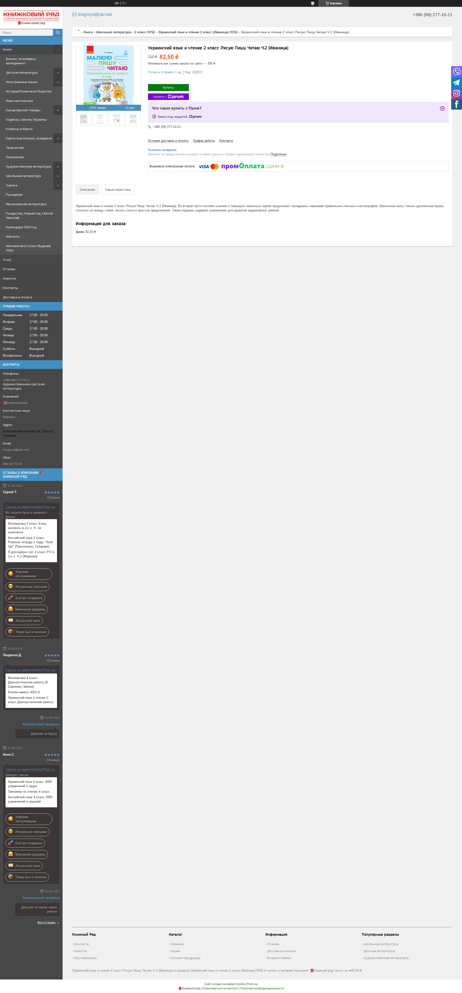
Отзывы (9, 269)
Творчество (15, 147)
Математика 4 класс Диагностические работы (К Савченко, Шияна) (28, 682)
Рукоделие (14, 194)
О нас (7, 259)
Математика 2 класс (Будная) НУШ (28, 248)
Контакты (10, 288)
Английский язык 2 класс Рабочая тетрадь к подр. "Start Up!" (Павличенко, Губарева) (30, 542)
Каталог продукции (185, 958)
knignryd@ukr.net (16, 449)
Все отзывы (47, 922)
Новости (9, 278)
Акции (175, 951)
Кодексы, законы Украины (26, 119)
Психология (15, 157)
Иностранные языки (21, 82)
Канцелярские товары (23, 110)
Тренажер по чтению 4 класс (29, 791)
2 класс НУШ (145, 32)
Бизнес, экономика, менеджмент (21, 61)
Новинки (177, 944)
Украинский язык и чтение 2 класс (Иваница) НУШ (197, 32)
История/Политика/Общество (29, 91)
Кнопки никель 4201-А (24, 692)
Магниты (13, 236)
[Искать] (58, 32)
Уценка (11, 185)
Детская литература (22, 72)
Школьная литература (23, 176)
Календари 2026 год (21, 227)
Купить (168, 87)
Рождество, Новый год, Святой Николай (29, 215)
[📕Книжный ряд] (31, 15)
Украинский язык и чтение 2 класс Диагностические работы (30, 700)
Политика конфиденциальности (262, 988)
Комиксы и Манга (19, 129)
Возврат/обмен (279, 958)
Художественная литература (28, 166)
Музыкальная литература (26, 204)
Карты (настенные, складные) (29, 138)
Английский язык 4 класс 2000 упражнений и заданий (30, 799)
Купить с (160, 96)
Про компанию (85, 958)
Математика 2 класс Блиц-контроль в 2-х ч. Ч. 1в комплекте (27, 528)
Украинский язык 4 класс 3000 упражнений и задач (30, 784)
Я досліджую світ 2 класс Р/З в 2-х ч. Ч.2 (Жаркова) (31, 554)
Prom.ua (252, 984)
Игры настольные (19, 100)
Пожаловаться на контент (220, 988)
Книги (7, 49)
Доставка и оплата (17, 297)
